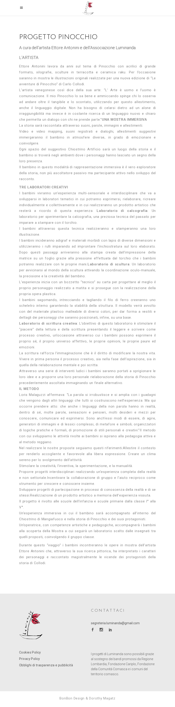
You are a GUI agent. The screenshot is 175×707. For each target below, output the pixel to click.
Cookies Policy (30, 652)
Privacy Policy (29, 659)
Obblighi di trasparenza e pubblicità (46, 665)
